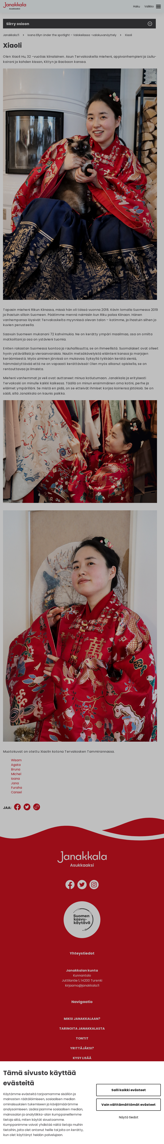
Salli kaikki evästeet (128, 1090)
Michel (16, 774)
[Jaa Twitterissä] (27, 808)
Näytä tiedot (128, 1117)
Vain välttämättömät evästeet (128, 1104)
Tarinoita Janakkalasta (82, 1028)
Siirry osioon (17, 23)
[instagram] (94, 885)
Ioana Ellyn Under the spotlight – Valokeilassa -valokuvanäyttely (72, 35)
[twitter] (82, 885)
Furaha (16, 787)
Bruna (15, 769)
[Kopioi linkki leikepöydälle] (36, 808)
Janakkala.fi (11, 35)
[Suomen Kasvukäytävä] (82, 937)
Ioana (15, 778)
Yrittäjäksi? (82, 1048)
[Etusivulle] (14, 13)
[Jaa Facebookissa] (17, 808)
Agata (16, 764)
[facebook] (70, 885)
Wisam (16, 760)
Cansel (16, 792)
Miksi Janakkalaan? (82, 1018)
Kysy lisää (82, 1058)
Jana (15, 783)
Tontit (82, 1038)
